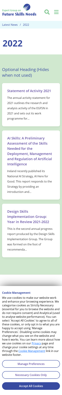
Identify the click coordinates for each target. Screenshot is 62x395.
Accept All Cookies (31, 386)
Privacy (36, 343)
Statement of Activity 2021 (29, 90)
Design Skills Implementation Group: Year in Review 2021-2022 (28, 216)
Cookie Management (31, 351)
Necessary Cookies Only (31, 375)
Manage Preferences (31, 364)
